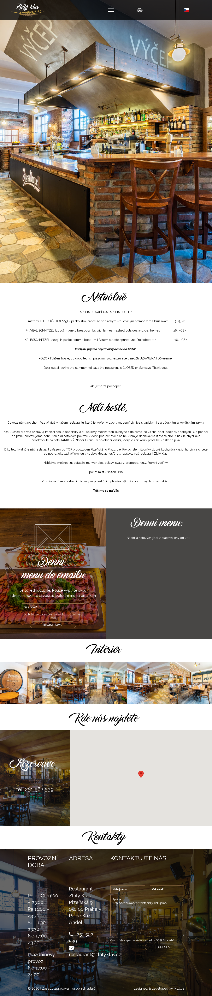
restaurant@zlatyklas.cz (95, 954)
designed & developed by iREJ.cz (159, 988)
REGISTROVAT (53, 624)
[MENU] (111, 10)
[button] (141, 774)
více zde (168, 940)
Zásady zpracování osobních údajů (68, 988)
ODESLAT (164, 947)
